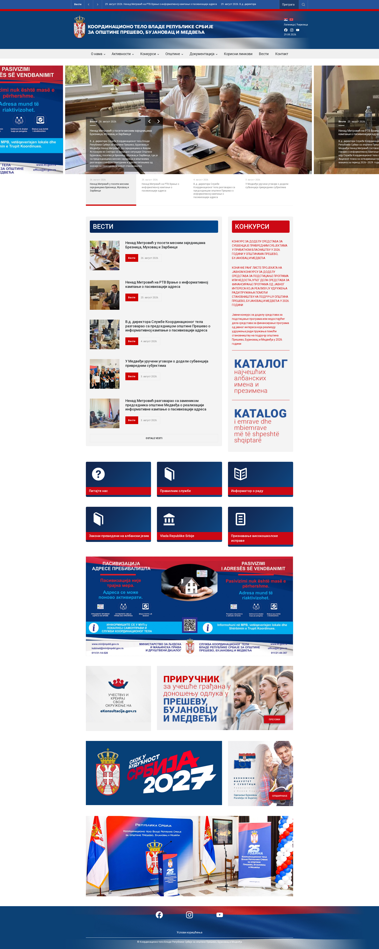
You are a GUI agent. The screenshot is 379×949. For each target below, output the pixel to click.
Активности (121, 54)
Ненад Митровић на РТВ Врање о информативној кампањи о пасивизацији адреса (166, 284)
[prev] (149, 121)
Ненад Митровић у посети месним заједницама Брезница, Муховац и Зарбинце (165, 245)
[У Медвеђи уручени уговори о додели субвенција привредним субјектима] (104, 374)
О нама (96, 54)
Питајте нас (98, 491)
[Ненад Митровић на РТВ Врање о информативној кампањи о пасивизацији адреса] (104, 295)
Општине (172, 54)
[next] (158, 121)
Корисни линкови (238, 54)
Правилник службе (175, 491)
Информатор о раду (247, 491)
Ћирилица (302, 24)
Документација (202, 54)
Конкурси (148, 54)
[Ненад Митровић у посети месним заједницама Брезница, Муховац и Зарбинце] (104, 255)
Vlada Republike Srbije (177, 536)
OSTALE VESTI (154, 438)
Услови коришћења (189, 932)
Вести (77, 4)
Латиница (289, 24)
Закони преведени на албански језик (119, 536)
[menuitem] (287, 19)
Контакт (281, 54)
